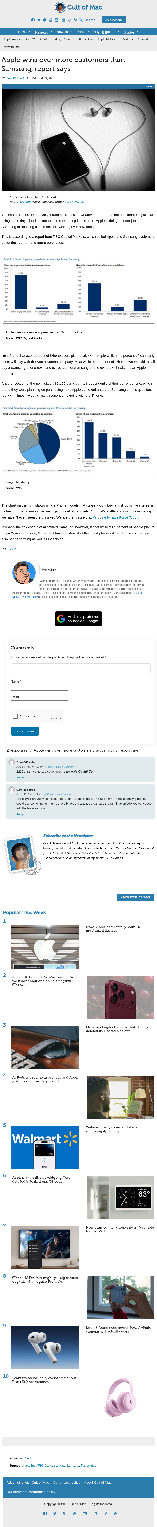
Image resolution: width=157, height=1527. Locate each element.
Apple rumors (12, 39)
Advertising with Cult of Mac (28, 1482)
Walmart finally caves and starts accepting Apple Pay (111, 1129)
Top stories (88, 1465)
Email (16, 697)
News (22, 31)
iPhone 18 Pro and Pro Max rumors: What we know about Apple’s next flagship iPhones (45, 981)
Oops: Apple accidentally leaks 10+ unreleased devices (114, 929)
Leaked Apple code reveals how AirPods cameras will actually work (118, 1330)
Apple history (106, 39)
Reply (20, 777)
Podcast (142, 39)
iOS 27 (30, 39)
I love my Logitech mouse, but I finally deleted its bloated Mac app (117, 1029)
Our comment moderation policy (31, 1492)
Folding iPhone (61, 39)
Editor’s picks (84, 39)
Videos (128, 39)
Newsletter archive (135, 897)
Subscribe (113, 20)
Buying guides (104, 31)
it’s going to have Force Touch (115, 517)
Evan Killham (15, 78)
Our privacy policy (66, 1482)
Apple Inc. (29, 1465)
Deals (80, 31)
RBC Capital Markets (51, 1465)
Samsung (72, 1465)
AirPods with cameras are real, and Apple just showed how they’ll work (45, 1079)
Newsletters (11, 46)
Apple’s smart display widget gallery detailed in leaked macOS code (41, 1179)
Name (16, 681)
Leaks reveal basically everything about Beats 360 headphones (44, 1380)
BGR (12, 549)
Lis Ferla (25, 202)
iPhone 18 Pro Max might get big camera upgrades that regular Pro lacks (45, 1280)
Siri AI (43, 39)
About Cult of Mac (97, 1482)
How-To (62, 31)
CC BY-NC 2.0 (74, 202)
